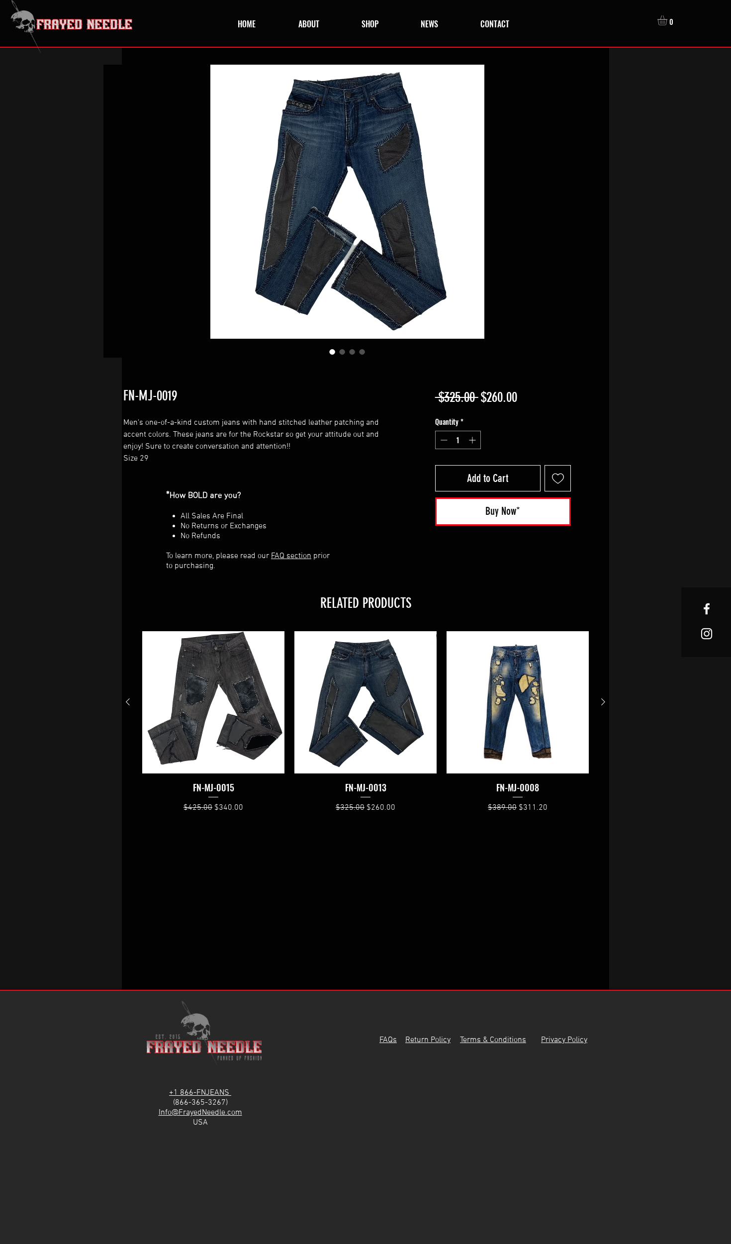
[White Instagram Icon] (706, 633)
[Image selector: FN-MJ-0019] (332, 352)
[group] (365, 722)
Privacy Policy (564, 1040)
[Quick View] (213, 702)
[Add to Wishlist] (558, 478)
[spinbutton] (458, 440)
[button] (668, 20)
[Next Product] (603, 702)
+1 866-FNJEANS (200, 1093)
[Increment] (473, 440)
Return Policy (428, 1040)
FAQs (388, 1040)
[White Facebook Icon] (706, 608)
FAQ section (291, 556)
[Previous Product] (128, 702)
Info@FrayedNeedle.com (200, 1113)
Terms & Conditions (493, 1040)
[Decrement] (443, 440)
